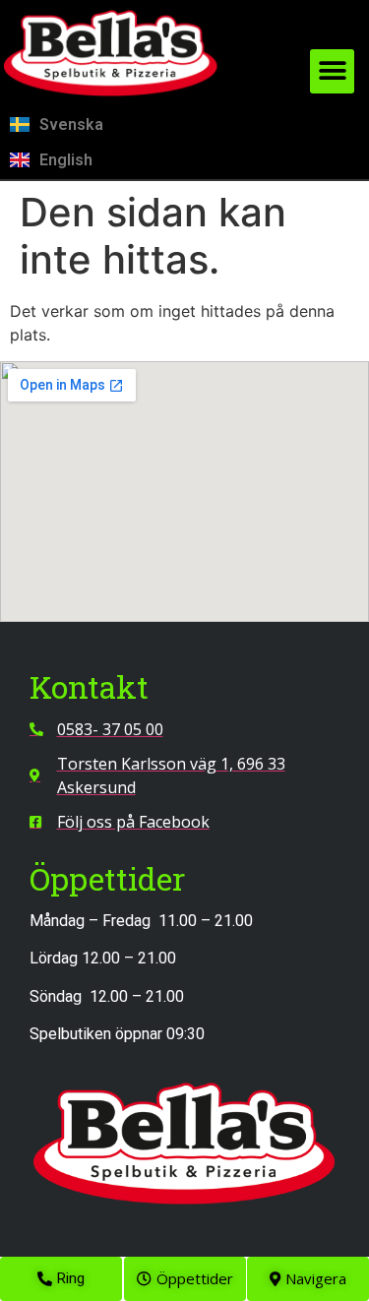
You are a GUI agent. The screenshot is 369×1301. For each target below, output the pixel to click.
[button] (332, 71)
